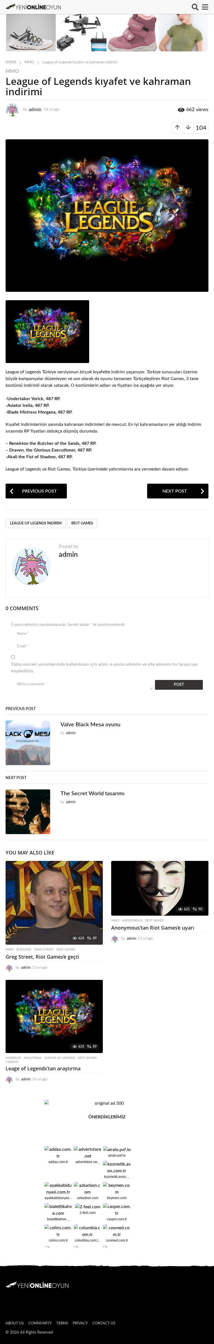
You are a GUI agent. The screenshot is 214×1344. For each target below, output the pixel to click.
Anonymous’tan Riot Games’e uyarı (152, 927)
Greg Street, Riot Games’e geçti (42, 956)
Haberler (13, 1057)
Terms (62, 1323)
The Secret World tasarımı (92, 793)
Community (40, 1323)
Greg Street (44, 949)
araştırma (33, 1057)
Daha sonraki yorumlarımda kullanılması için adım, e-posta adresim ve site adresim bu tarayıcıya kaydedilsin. (104, 667)
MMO (12, 71)
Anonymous (132, 920)
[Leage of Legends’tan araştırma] (54, 1016)
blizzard (23, 949)
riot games (82, 523)
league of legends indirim (36, 523)
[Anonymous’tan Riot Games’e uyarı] (159, 888)
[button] (195, 7)
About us (15, 1323)
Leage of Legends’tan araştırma (43, 1068)
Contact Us (104, 1323)
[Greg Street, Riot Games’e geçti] (54, 903)
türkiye (12, 1062)
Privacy (80, 1323)
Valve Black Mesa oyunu (90, 724)
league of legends (59, 1057)
